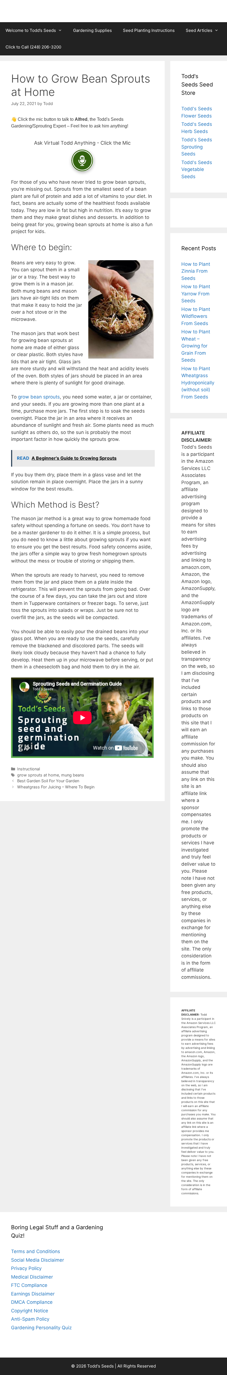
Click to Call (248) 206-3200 (33, 47)
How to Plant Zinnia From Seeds (195, 271)
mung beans (72, 775)
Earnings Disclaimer (33, 1294)
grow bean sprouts (39, 397)
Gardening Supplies (92, 30)
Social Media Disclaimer (37, 1260)
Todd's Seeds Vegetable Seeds (196, 169)
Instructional (28, 768)
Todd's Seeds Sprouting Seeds (196, 147)
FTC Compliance (29, 1285)
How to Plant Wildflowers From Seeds (195, 316)
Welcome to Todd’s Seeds (31, 30)
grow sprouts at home (38, 775)
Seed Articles (199, 30)
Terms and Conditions (35, 1251)
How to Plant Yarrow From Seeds (195, 293)
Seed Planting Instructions (149, 30)
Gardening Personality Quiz (41, 1327)
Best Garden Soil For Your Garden (48, 780)
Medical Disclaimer (32, 1277)
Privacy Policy (26, 1268)
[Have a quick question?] (82, 160)
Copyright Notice (29, 1310)
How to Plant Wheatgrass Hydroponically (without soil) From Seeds (197, 383)
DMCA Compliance (32, 1302)
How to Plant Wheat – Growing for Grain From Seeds (195, 346)
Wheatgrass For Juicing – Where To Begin (55, 786)
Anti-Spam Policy (30, 1319)
